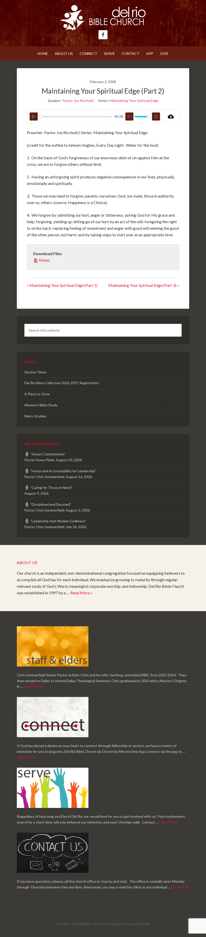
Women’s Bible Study (41, 405)
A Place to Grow (37, 394)
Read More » (81, 592)
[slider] (76, 116)
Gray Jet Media (137, 924)
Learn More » (34, 686)
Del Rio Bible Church (103, 17)
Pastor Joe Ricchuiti (77, 100)
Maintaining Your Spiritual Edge (134, 100)
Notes (44, 260)
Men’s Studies (35, 416)
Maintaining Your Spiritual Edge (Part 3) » (143, 285)
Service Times (35, 372)
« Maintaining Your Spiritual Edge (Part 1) (62, 285)
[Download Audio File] (171, 116)
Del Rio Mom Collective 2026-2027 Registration (61, 383)
